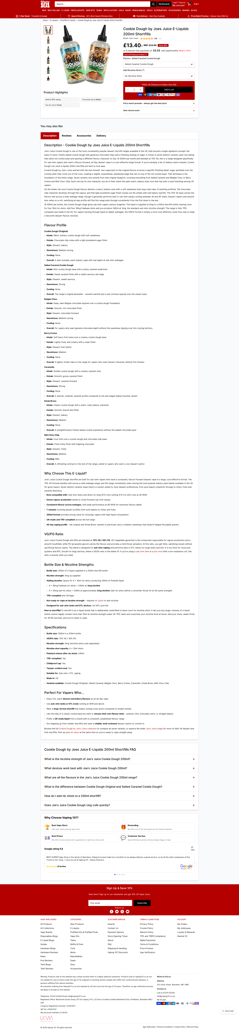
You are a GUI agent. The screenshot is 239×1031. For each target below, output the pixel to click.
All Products (46, 924)
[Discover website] (173, 95)
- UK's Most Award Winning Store (92, 16)
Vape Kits (90, 10)
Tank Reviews (46, 968)
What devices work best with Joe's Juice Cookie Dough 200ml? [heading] (85, 768)
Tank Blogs (45, 964)
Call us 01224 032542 (166, 993)
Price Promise (146, 948)
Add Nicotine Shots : (142, 70)
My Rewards (164, 4)
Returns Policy (146, 932)
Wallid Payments (147, 940)
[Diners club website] (168, 95)
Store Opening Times (117, 936)
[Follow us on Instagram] (122, 911)
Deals (149, 10)
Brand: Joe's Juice (130, 38)
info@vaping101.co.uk (166, 996)
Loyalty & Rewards (186, 932)
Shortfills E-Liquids (67, 20)
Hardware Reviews (49, 952)
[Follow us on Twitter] (117, 911)
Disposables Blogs (49, 936)
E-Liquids (54, 20)
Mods (128, 10)
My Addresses (184, 928)
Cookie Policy (146, 928)
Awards (111, 924)
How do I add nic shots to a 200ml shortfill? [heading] (72, 795)
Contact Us (113, 928)
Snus (72, 964)
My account (178, 5)
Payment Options (116, 932)
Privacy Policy (146, 924)
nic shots (99, 600)
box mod (158, 551)
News (43, 956)
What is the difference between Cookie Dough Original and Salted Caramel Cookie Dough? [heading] (103, 786)
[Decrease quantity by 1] (127, 89)
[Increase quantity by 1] (140, 89)
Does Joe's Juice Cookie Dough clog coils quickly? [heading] (77, 805)
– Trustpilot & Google (33, 16)
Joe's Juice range (154, 728)
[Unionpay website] (154, 95)
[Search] (153, 4)
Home (45, 20)
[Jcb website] (163, 95)
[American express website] (149, 95)
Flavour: (141, 58)
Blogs (194, 10)
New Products (77, 924)
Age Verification (147, 952)
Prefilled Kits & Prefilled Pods (84, 932)
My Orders (182, 924)
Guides (43, 944)
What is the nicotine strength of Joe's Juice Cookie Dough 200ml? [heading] (87, 759)
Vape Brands (46, 932)
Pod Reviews (46, 960)
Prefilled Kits (77, 10)
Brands (185, 10)
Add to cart (169, 90)
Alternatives (160, 10)
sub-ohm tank (142, 551)
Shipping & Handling (117, 948)
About (110, 940)
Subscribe (142, 903)
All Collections (47, 928)
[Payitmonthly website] (178, 95)
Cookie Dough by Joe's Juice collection (78, 728)
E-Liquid (65, 10)
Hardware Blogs (48, 948)
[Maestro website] (159, 95)
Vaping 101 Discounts (118, 952)
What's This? (185, 50)
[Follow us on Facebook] (111, 911)
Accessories (175, 10)
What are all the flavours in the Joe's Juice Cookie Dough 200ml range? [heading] (90, 777)
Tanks (99, 10)
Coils (121, 10)
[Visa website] (140, 95)
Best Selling (54, 10)
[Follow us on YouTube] (127, 911)
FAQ (109, 944)
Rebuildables (138, 10)
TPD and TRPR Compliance (153, 936)
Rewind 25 (182, 936)
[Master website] (144, 95)
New (44, 10)
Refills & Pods (110, 10)
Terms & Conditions (149, 944)
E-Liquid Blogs (47, 940)
